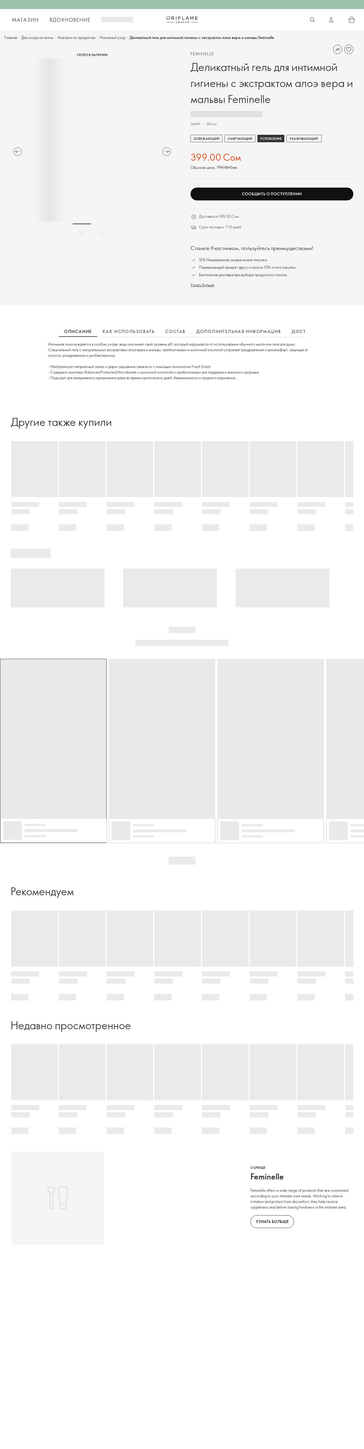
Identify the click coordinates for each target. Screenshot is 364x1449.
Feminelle (202, 53)
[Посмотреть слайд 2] (102, 233)
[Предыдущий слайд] (17, 151)
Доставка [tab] (305, 331)
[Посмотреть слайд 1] (81, 233)
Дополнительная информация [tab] (238, 331)
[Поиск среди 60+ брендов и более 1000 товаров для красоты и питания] (312, 20)
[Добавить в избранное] (348, 49)
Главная (10, 37)
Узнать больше (202, 284)
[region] (92, 139)
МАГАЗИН (25, 20)
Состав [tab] (175, 331)
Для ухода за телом (37, 37)
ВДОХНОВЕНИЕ (70, 20)
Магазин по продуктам (76, 37)
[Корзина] (351, 19)
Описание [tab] (78, 331)
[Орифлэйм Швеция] (182, 19)
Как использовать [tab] (129, 331)
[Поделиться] (337, 49)
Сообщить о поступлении (272, 193)
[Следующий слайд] (166, 151)
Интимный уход (112, 37)
